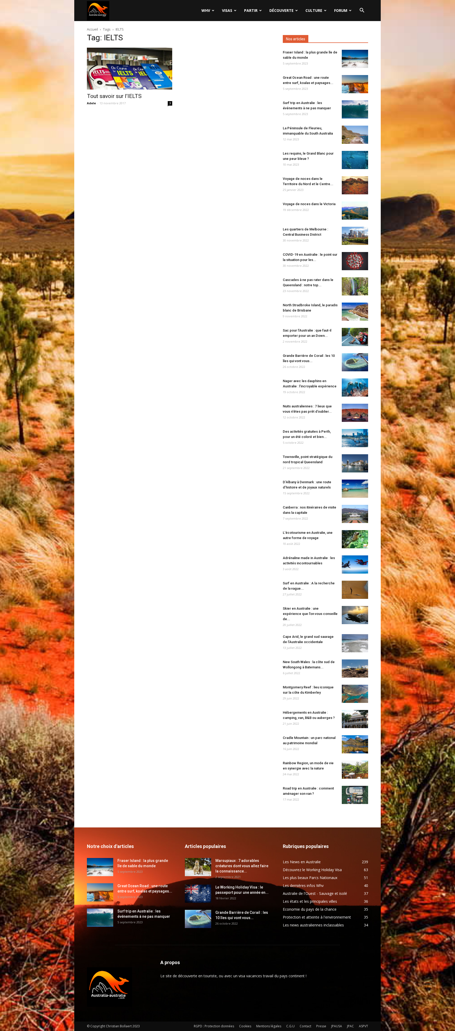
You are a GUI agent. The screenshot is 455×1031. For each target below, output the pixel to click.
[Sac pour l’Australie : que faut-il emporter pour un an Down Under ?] (355, 337)
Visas (227, 10)
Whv (205, 10)
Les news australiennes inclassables (313, 925)
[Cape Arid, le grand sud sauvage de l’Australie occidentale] (355, 643)
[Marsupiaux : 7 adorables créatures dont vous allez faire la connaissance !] (198, 867)
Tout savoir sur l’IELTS (114, 96)
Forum (340, 10)
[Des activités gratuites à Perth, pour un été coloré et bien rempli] (355, 438)
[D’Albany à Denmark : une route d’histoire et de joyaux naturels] (355, 489)
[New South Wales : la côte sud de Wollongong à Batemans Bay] (355, 668)
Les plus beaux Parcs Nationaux (310, 877)
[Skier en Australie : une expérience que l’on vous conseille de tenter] (355, 615)
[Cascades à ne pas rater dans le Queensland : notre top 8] (355, 286)
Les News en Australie (302, 861)
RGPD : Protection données (214, 1026)
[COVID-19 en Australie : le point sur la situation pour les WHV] (355, 261)
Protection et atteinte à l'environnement (317, 917)
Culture (313, 10)
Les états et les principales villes (310, 901)
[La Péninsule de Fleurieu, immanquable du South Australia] (355, 135)
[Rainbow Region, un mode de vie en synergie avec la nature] (355, 770)
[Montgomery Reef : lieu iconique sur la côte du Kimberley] (355, 694)
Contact (305, 1026)
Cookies (245, 1026)
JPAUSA (336, 1026)
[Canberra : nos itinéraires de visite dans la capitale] (355, 514)
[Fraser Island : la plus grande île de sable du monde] (355, 59)
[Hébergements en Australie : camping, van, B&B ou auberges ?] (355, 719)
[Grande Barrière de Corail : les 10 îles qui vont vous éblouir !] (355, 362)
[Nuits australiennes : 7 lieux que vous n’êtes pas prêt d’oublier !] (355, 413)
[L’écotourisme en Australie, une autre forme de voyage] (355, 539)
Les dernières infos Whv (303, 885)
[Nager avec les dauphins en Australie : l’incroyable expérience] (355, 387)
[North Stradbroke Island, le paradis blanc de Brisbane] (355, 312)
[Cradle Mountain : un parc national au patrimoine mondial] (355, 744)
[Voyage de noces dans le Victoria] (355, 210)
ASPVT (363, 1026)
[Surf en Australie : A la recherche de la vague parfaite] (355, 590)
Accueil (92, 29)
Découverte (281, 10)
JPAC (350, 1026)
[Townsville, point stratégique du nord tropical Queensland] (355, 463)
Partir (251, 10)
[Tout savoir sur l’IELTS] (129, 69)
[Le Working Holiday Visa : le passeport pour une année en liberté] (198, 894)
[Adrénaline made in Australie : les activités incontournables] (355, 564)
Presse (321, 1026)
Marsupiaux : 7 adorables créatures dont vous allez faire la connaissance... (241, 866)
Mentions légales (268, 1026)
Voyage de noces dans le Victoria (309, 204)
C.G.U (290, 1026)
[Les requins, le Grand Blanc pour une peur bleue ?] (355, 160)
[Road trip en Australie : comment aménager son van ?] (355, 795)
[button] (361, 10)
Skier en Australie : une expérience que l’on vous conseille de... (310, 613)
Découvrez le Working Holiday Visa (312, 869)
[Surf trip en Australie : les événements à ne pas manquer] (355, 109)
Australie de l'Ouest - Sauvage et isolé (315, 893)
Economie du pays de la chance (310, 909)
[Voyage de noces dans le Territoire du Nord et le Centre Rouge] (355, 185)
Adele (91, 103)
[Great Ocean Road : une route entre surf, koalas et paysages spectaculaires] (355, 84)
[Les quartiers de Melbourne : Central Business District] (355, 236)
